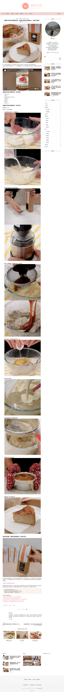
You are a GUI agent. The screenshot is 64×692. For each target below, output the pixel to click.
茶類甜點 (20, 18)
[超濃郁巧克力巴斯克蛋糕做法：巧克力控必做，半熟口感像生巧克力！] (47, 75)
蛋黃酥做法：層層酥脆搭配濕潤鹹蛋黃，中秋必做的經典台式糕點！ (56, 68)
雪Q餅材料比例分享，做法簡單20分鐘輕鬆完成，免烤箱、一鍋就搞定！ (15, 657)
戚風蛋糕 (53, 118)
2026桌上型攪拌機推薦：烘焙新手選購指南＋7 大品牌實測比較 (56, 80)
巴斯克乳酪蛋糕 (5, 605)
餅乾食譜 (12, 13)
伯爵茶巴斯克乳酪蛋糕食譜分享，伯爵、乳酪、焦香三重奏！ (12, 596)
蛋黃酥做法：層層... (9, 640)
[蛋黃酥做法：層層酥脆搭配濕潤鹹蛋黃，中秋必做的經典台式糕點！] (9, 635)
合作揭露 (33, 679)
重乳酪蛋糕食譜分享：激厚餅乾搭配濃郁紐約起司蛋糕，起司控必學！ (13, 601)
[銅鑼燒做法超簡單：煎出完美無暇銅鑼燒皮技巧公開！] (6, 664)
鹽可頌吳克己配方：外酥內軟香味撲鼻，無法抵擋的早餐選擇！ (15, 669)
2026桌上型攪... (22, 640)
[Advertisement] (52, 160)
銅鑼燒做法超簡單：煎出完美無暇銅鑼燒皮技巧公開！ (15, 663)
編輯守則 (30, 679)
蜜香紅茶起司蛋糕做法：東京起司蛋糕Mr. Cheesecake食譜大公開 (13, 600)
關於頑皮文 (31, 13)
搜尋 (45, 56)
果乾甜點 (53, 135)
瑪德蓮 (53, 120)
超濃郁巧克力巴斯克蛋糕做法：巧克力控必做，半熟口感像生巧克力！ (56, 74)
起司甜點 (24, 18)
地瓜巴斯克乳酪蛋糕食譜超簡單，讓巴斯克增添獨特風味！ (12, 597)
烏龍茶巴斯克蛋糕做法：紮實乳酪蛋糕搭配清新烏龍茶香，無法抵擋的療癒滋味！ (15, 599)
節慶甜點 (21, 13)
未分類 (53, 103)
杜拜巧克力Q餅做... (35, 640)
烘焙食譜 (17, 18)
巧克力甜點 (53, 131)
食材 (26, 13)
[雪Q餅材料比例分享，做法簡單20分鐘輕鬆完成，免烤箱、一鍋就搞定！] (6, 658)
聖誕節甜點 (53, 111)
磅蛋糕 (53, 122)
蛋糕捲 (53, 124)
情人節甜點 (53, 109)
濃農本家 (10, 605)
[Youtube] (59, 13)
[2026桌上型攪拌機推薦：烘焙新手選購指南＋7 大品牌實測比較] (22, 635)
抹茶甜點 (53, 133)
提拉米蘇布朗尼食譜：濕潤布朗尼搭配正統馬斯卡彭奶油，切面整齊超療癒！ (56, 93)
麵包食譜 (16, 13)
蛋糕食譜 (7, 13)
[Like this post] (24, 609)
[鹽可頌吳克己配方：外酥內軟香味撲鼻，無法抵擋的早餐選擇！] (6, 670)
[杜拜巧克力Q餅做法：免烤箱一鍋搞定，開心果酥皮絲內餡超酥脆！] (35, 635)
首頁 (3, 13)
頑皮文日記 (10, 613)
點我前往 (15, 589)
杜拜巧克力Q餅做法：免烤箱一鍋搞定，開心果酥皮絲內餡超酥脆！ (56, 87)
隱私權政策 (38, 679)
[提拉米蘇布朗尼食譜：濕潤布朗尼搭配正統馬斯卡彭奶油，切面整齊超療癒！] (47, 94)
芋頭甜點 (53, 137)
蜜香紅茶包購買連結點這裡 (9, 583)
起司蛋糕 (27, 18)
